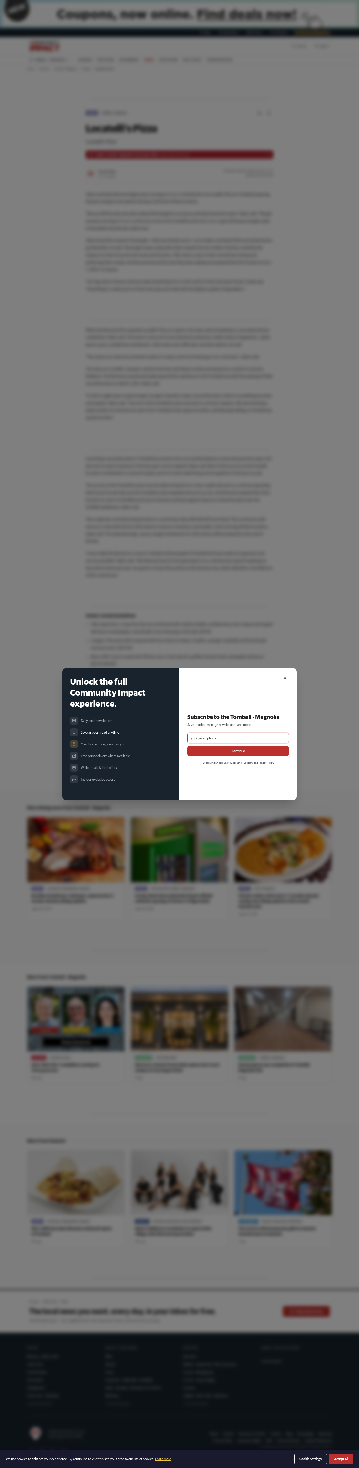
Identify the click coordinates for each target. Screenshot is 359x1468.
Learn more (163, 1459)
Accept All (341, 1459)
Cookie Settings (310, 1459)
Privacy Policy (266, 762)
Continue (238, 751)
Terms (250, 762)
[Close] (285, 678)
